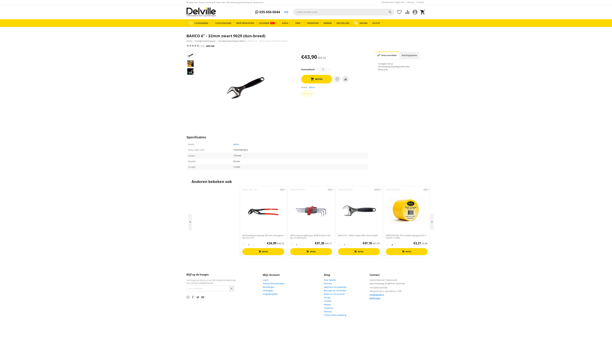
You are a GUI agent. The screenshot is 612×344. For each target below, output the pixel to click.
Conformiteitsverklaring (335, 315)
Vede (426, 190)
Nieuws (410, 2)
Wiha (282, 190)
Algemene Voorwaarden (335, 287)
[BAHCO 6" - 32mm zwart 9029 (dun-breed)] (245, 88)
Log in (266, 280)
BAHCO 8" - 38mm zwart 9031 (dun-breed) (358, 235)
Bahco (236, 144)
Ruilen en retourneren (334, 294)
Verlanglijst (268, 290)
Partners (328, 283)
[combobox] (343, 12)
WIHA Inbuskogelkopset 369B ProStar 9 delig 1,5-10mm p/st (310, 236)
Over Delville (330, 280)
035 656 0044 (269, 12)
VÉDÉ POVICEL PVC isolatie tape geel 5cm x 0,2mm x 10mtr (406, 236)
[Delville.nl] (201, 12)
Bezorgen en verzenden (335, 290)
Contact (420, 2)
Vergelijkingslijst (270, 294)
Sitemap (328, 311)
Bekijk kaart (375, 298)
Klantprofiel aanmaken (273, 283)
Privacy (327, 297)
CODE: (202, 46)
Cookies (327, 301)
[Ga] (231, 288)
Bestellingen (268, 287)
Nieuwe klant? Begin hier (393, 2)
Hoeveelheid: (308, 69)
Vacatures (328, 308)
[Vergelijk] (345, 79)
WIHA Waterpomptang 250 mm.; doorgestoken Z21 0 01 (263, 236)
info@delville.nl (377, 294)
